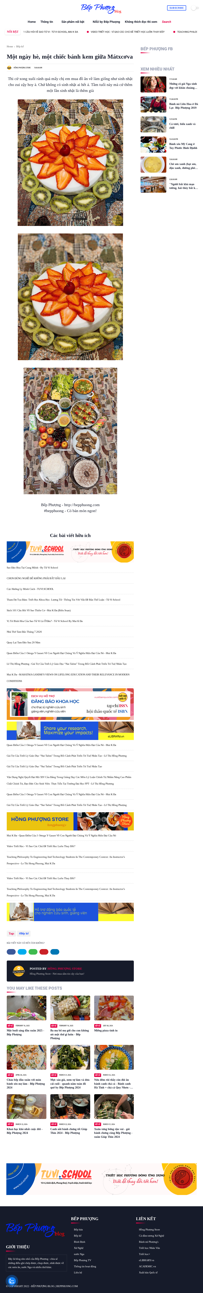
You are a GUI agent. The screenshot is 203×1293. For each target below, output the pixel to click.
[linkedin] (54, 952)
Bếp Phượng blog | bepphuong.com (54, 1286)
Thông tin (46, 22)
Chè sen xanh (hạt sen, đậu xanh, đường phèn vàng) (183, 166)
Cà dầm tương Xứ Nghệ (151, 1235)
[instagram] (24, 8)
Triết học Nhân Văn (149, 1247)
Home (32, 22)
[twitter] (11, 8)
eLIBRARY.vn (146, 1260)
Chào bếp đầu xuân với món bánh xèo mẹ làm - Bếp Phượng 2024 (26, 1083)
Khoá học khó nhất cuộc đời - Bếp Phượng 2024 (25, 1131)
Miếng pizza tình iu (106, 1030)
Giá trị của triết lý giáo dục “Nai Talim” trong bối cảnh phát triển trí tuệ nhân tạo (54, 766)
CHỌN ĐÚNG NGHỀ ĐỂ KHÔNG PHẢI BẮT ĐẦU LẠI (36, 578)
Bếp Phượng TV (82, 1260)
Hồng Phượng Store (149, 1229)
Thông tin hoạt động (85, 1266)
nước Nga (79, 1254)
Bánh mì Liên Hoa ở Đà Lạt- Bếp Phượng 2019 (183, 106)
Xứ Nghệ (78, 1247)
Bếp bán (78, 1229)
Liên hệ (78, 1272)
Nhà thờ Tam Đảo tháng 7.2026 (24, 631)
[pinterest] (20, 8)
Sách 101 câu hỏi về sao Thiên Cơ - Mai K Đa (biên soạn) (39, 610)
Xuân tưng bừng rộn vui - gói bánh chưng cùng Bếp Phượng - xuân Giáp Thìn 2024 (113, 1133)
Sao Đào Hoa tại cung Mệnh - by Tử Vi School (32, 567)
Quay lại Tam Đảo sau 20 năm (23, 642)
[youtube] (29, 8)
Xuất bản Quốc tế (148, 1272)
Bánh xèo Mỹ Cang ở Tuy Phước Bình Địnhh (183, 146)
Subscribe (176, 8)
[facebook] (6, 8)
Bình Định (79, 1241)
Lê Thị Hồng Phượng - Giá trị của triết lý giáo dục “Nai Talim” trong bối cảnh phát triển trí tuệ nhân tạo (67, 663)
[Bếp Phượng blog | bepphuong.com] (101, 13)
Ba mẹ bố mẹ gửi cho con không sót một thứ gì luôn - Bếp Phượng (69, 1034)
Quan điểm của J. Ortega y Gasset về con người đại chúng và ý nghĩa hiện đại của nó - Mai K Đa (61, 653)
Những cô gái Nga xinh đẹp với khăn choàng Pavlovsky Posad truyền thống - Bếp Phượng (183, 86)
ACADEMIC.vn (147, 1266)
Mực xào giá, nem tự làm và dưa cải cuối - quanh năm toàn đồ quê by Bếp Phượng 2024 (69, 1083)
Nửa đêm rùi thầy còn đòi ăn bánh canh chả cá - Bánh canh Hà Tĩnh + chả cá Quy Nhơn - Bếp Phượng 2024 (112, 1084)
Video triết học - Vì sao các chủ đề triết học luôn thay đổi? (98, 31)
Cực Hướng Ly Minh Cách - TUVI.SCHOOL (30, 588)
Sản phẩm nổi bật (72, 22)
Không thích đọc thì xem (141, 22)
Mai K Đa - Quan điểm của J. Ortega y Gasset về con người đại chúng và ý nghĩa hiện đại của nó (61, 835)
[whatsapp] (15, 8)
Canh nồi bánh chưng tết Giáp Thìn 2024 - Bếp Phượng (68, 1131)
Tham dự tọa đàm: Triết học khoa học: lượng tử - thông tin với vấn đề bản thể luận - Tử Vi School (63, 599)
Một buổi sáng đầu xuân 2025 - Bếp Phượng (25, 1032)
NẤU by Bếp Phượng (106, 22)
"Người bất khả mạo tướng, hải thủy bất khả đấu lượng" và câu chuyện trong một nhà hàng (183, 186)
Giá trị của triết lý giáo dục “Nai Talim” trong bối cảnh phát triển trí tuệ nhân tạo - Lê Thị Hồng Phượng (67, 755)
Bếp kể (20, 46)
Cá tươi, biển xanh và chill (182, 126)
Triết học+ (144, 1254)
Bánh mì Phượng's (148, 1241)
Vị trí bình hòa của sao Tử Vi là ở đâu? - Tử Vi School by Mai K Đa (45, 621)
